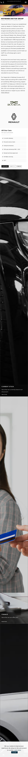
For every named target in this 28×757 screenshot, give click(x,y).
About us (12, 166)
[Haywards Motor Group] (14, 1)
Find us (19, 166)
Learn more (17, 750)
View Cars (5, 166)
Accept (14, 752)
